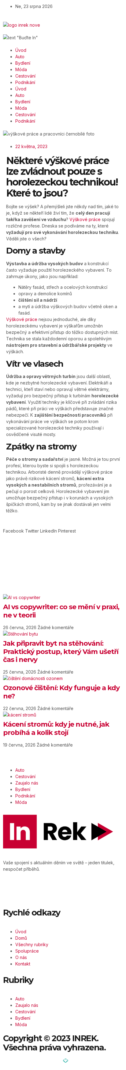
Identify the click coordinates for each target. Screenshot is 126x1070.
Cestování (25, 75)
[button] (13, 531)
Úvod (20, 50)
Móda (21, 69)
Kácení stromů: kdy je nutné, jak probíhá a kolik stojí (56, 728)
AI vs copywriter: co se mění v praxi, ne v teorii (61, 611)
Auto (19, 56)
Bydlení (22, 63)
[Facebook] (13, 890)
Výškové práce (85, 219)
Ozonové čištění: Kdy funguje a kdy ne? (61, 692)
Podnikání (25, 82)
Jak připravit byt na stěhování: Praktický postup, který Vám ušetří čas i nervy (60, 651)
